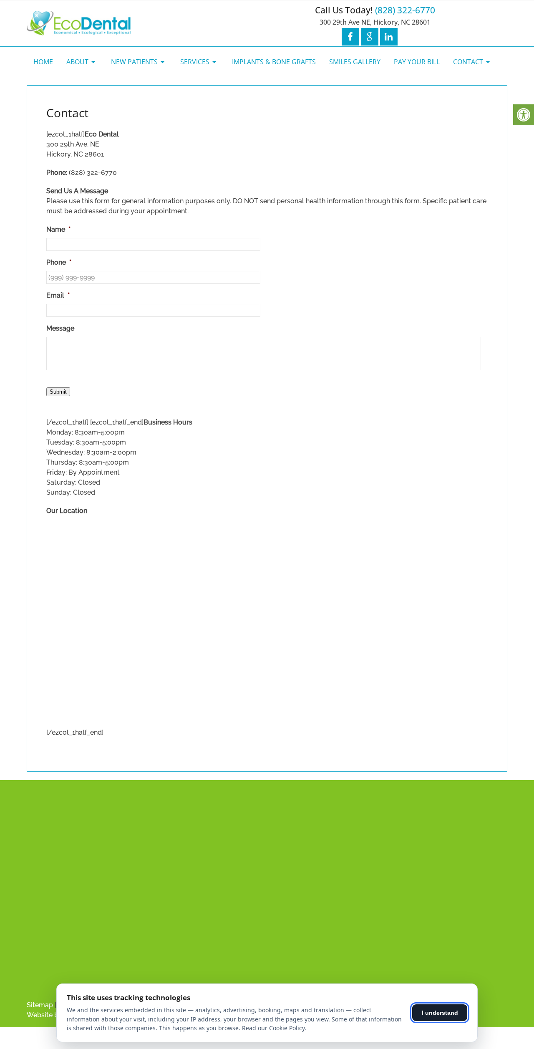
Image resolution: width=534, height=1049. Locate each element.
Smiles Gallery (354, 61)
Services (194, 61)
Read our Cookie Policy (273, 1028)
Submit (58, 392)
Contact (468, 61)
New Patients (134, 61)
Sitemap (40, 1005)
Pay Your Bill (417, 61)
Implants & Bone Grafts (274, 61)
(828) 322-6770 (405, 10)
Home (43, 61)
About (77, 61)
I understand (440, 1012)
